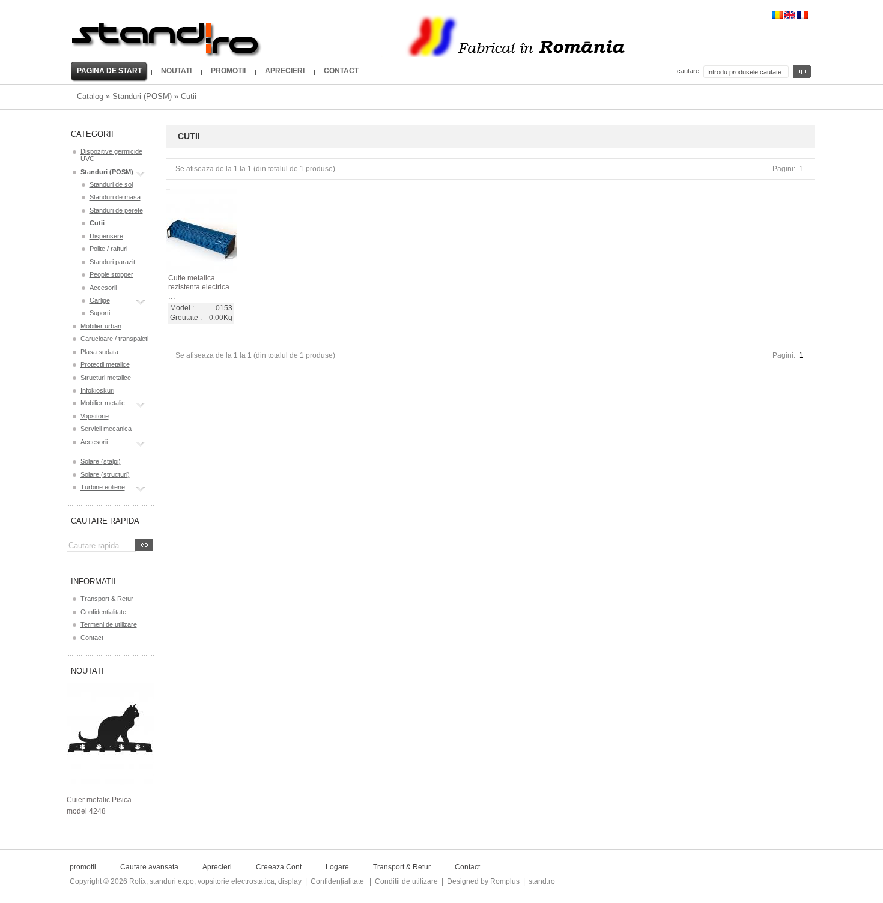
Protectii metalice (105, 364)
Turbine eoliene (102, 487)
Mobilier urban (100, 326)
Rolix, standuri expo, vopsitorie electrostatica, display (215, 881)
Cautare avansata (149, 867)
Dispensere (106, 236)
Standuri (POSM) (142, 96)
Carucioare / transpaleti (114, 338)
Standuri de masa (115, 197)
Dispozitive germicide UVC (111, 155)
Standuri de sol (111, 184)
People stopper (111, 274)
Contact (91, 637)
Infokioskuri (97, 390)
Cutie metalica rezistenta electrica (198, 282)
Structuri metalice (105, 377)
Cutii (188, 96)
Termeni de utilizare (108, 624)
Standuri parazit (112, 261)
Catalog (90, 96)
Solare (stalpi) (100, 461)
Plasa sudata (99, 351)
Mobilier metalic (102, 402)
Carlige (100, 300)
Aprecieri (217, 867)
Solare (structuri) (105, 474)
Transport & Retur (106, 598)
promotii (83, 867)
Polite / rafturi (108, 248)
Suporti (100, 312)
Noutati (87, 670)
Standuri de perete (116, 210)
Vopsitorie (94, 416)
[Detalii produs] (189, 258)
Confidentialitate (103, 611)
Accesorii (103, 287)
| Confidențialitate (334, 881)
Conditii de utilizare (406, 881)
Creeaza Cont (279, 867)
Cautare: (689, 70)
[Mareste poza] (214, 258)
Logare (337, 867)
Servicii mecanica (106, 428)
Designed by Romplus (483, 881)
